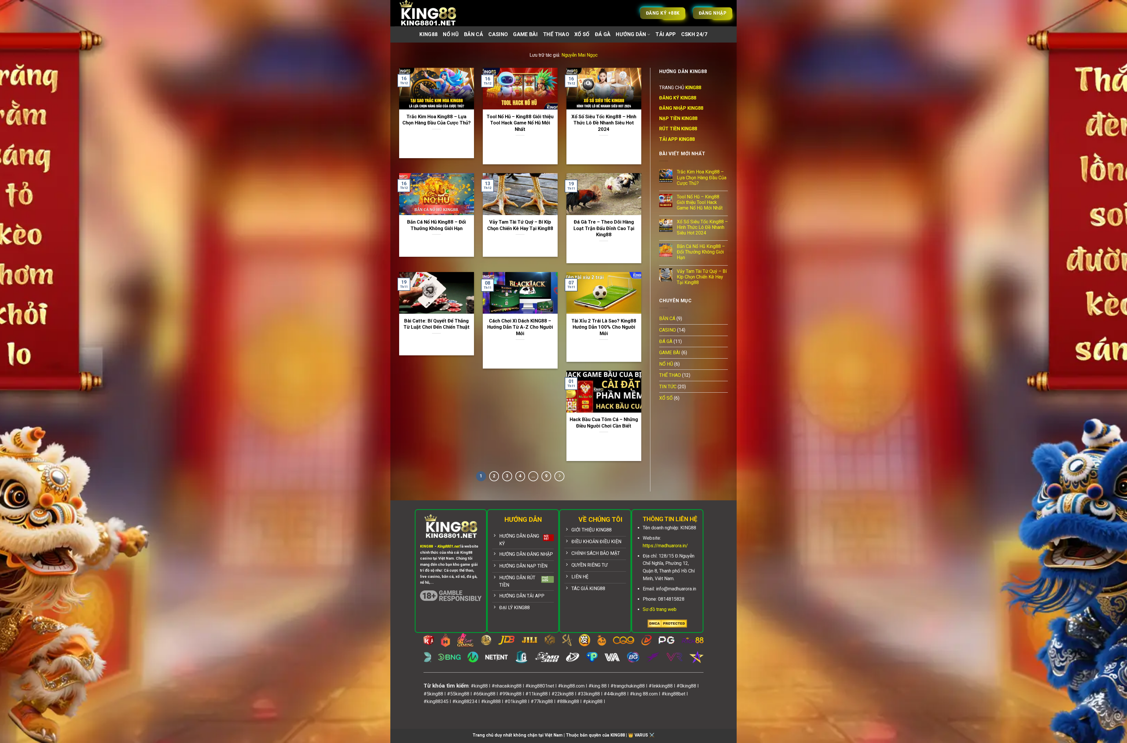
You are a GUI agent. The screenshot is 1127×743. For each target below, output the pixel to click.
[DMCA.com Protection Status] (667, 623)
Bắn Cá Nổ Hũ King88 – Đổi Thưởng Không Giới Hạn (436, 225)
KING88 (428, 34)
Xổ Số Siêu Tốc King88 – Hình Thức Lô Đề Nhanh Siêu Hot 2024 (603, 123)
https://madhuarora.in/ (665, 545)
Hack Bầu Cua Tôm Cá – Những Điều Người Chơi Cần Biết (604, 423)
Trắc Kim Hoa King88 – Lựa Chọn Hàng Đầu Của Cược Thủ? (436, 120)
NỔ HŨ (451, 34)
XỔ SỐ (582, 34)
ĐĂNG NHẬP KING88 (681, 108)
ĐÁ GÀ (603, 34)
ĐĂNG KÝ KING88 (677, 98)
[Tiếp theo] (559, 476)
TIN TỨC (667, 386)
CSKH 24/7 (694, 34)
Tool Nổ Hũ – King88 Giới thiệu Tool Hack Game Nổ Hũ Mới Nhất (520, 123)
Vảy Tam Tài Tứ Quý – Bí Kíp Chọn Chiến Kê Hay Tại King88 (520, 225)
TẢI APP (665, 34)
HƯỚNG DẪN (631, 34)
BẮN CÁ (473, 34)
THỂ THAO (556, 34)
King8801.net (448, 546)
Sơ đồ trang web (659, 609)
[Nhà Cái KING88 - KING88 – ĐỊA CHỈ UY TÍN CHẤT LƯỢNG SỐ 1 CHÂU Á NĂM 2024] (434, 13)
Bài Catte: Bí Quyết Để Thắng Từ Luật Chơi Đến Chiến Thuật (437, 324)
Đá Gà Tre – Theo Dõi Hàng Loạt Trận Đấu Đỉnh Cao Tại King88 (603, 228)
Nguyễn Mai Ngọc (579, 55)
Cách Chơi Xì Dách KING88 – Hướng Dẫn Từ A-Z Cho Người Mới (520, 327)
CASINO (498, 34)
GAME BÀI (525, 34)
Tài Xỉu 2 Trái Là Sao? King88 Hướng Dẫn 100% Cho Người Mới (603, 327)
